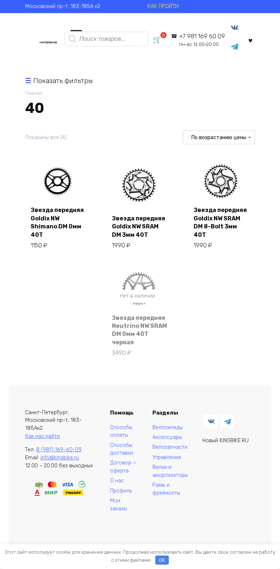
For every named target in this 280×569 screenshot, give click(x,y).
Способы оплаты (121, 431)
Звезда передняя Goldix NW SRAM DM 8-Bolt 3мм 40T (220, 222)
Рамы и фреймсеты (166, 489)
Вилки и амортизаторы (170, 471)
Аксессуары (167, 437)
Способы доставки (121, 449)
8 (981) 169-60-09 (59, 450)
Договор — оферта (123, 467)
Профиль (121, 491)
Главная (33, 93)
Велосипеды (167, 427)
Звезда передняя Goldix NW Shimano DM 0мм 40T (57, 222)
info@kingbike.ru (59, 458)
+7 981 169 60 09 (202, 40)
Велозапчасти (169, 447)
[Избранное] (250, 40)
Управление (166, 457)
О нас (117, 481)
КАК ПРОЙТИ (163, 6)
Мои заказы (118, 505)
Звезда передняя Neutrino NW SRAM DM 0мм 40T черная (139, 330)
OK (162, 560)
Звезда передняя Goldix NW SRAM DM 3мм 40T (138, 226)
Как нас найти (42, 436)
